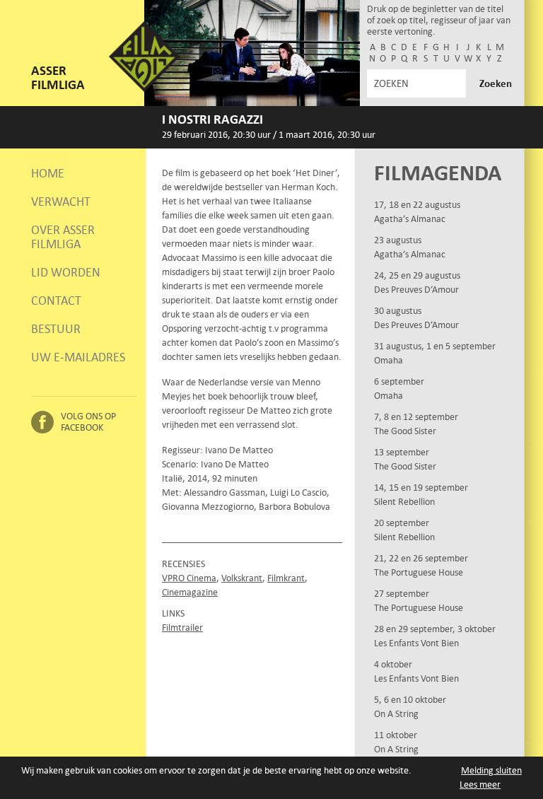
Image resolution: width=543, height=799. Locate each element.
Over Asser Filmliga (63, 237)
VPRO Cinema (189, 578)
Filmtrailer (182, 628)
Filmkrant (286, 578)
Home (47, 173)
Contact (56, 300)
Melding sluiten (491, 770)
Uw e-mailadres (78, 357)
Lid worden (65, 272)
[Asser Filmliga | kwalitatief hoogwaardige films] (144, 89)
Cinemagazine (190, 592)
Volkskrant (241, 578)
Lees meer (480, 784)
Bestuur (56, 329)
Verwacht (60, 201)
